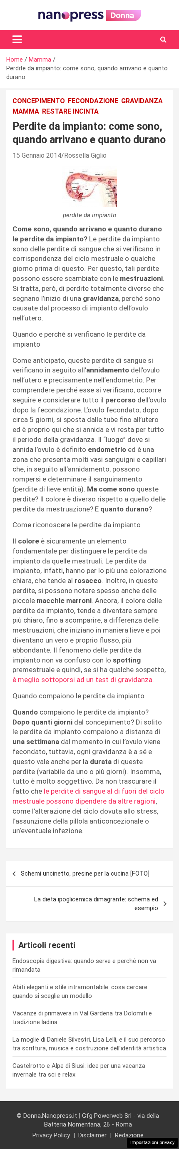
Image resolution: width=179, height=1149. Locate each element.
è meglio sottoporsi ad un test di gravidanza (82, 679)
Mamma (25, 111)
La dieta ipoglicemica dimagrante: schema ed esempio (96, 904)
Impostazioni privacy (152, 1142)
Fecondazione (93, 101)
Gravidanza (142, 101)
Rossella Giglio (85, 155)
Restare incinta (70, 111)
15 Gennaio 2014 (36, 155)
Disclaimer (92, 1135)
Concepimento (38, 101)
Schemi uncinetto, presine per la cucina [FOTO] (85, 873)
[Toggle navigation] (17, 39)
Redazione (129, 1135)
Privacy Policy (51, 1135)
